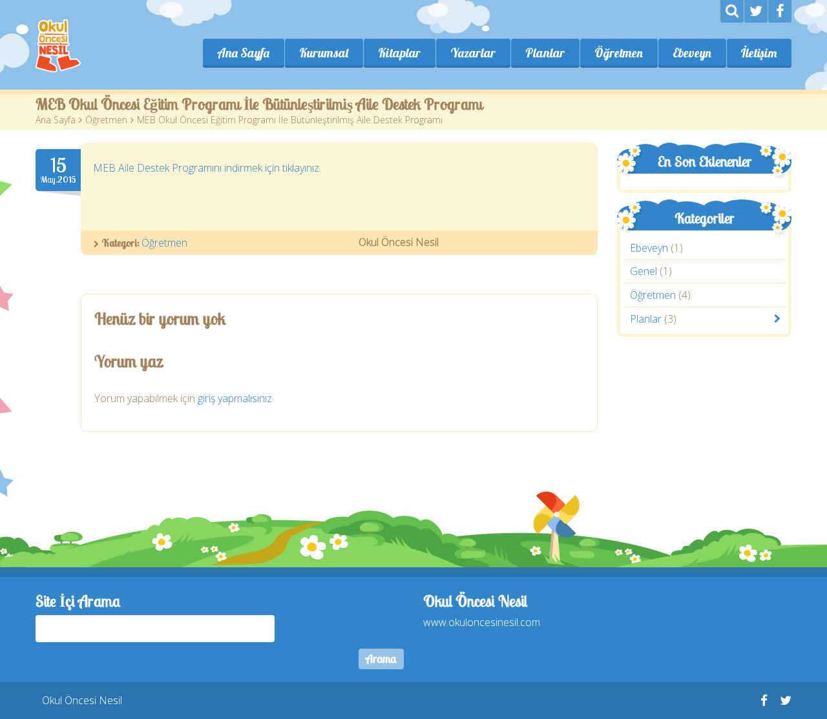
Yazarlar (473, 53)
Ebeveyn (692, 53)
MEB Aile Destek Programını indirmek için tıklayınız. (207, 168)
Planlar (545, 53)
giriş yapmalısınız (235, 398)
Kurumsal (323, 53)
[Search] (732, 11)
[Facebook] (779, 11)
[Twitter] (756, 11)
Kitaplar (399, 53)
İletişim (759, 53)
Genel (643, 272)
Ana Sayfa (243, 53)
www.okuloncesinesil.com (481, 622)
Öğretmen (618, 53)
